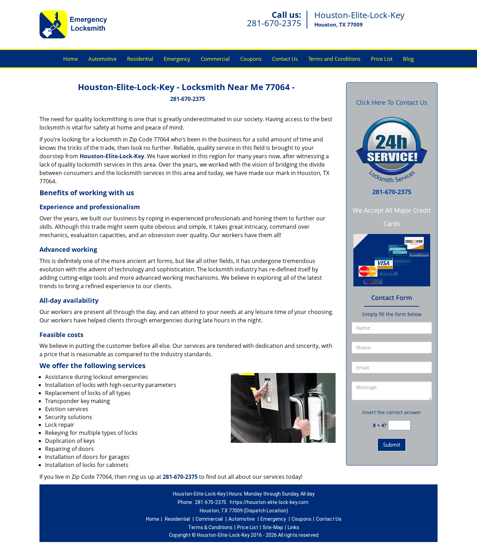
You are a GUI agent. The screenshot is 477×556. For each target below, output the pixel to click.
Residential (140, 58)
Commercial (215, 58)
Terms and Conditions (334, 58)
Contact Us (285, 58)
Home (70, 58)
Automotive (102, 58)
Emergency (177, 58)
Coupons (251, 58)
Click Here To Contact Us (391, 102)
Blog (408, 58)
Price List (381, 58)
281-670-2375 (274, 23)
